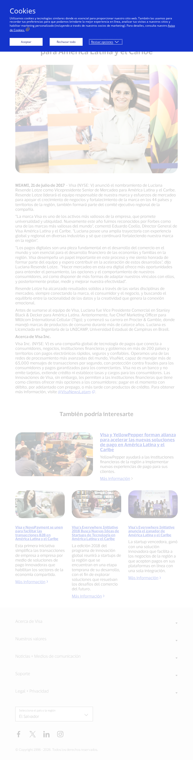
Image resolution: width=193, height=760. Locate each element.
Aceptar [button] (26, 42)
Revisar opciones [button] (102, 42)
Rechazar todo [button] (66, 42)
